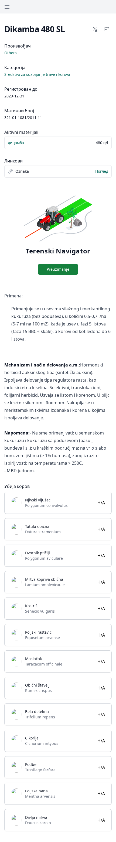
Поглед (101, 171)
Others (10, 52)
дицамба (16, 142)
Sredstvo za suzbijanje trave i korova (37, 74)
